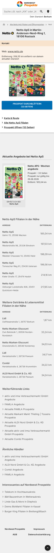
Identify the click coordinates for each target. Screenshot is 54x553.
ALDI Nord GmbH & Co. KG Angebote (25, 464)
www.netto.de (15, 51)
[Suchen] (41, 11)
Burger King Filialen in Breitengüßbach (25, 511)
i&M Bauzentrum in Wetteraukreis (23, 496)
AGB (15, 534)
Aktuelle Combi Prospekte (19, 439)
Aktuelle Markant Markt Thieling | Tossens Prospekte (27, 416)
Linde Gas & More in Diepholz (21, 501)
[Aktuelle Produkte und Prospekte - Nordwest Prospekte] (4, 24)
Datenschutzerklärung (39, 534)
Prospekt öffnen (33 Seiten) (19, 127)
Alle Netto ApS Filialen (16, 122)
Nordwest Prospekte (15, 529)
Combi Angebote (14, 469)
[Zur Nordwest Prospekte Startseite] (27, 4)
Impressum (39, 529)
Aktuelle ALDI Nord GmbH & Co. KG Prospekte (24, 424)
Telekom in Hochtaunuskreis (20, 491)
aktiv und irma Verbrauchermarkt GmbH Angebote (26, 398)
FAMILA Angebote (14, 404)
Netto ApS (14, 204)
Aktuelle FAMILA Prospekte (19, 409)
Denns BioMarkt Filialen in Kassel (22, 506)
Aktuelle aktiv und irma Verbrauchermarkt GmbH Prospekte (27, 432)
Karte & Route (11, 118)
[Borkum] (48, 11)
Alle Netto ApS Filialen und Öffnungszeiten (27, 24)
